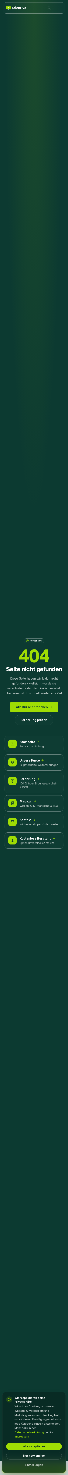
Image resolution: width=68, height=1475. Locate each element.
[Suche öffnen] (49, 8)
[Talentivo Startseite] (16, 8)
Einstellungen (34, 1464)
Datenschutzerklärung (29, 1432)
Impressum (22, 1436)
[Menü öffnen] (58, 8)
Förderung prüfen (34, 720)
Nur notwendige (34, 1455)
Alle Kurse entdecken (32, 707)
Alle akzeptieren (34, 1446)
